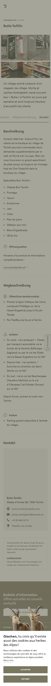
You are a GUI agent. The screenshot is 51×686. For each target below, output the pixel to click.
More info (8, 660)
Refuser (25, 679)
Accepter (26, 670)
